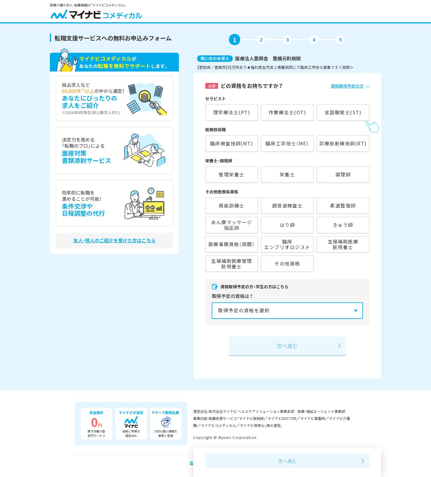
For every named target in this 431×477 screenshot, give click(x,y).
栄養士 (287, 174)
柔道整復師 (343, 205)
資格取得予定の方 (347, 86)
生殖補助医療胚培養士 (343, 244)
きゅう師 (343, 224)
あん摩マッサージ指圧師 (231, 225)
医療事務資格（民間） (231, 244)
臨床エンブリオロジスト (287, 244)
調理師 (343, 174)
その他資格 (287, 263)
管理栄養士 (231, 174)
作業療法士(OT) (287, 112)
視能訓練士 (231, 205)
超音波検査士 (287, 205)
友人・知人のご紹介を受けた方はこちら (114, 240)
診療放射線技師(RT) (342, 143)
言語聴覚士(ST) (343, 112)
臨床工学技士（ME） (287, 143)
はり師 (287, 224)
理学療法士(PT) (231, 112)
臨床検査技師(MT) (231, 143)
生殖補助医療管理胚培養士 (231, 263)
